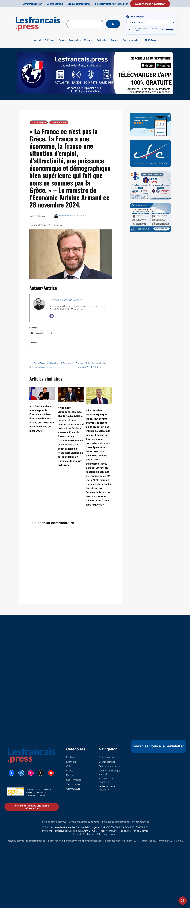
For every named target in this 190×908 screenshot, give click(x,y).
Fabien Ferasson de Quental (73, 215)
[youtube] (51, 773)
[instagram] (31, 773)
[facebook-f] (11, 773)
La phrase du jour (58, 122)
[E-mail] (51, 316)
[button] (182, 900)
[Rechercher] (113, 24)
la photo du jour (39, 122)
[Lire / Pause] (129, 30)
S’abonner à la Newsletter (150, 3)
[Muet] (162, 29)
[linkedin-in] (21, 773)
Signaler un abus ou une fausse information (31, 807)
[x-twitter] (40, 773)
